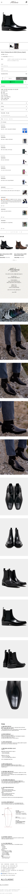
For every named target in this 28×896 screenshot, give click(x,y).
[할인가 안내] (12, 56)
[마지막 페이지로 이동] (21, 232)
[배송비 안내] (18, 60)
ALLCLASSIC (4, 885)
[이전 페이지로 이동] (8, 232)
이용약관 (2, 864)
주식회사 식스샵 (7, 871)
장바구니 (10, 78)
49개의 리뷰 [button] (6, 54)
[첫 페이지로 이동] (6, 232)
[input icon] (26, 115)
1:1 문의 (16, 864)
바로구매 (21, 78)
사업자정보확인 (12, 864)
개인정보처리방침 (6, 864)
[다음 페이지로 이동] (20, 232)
